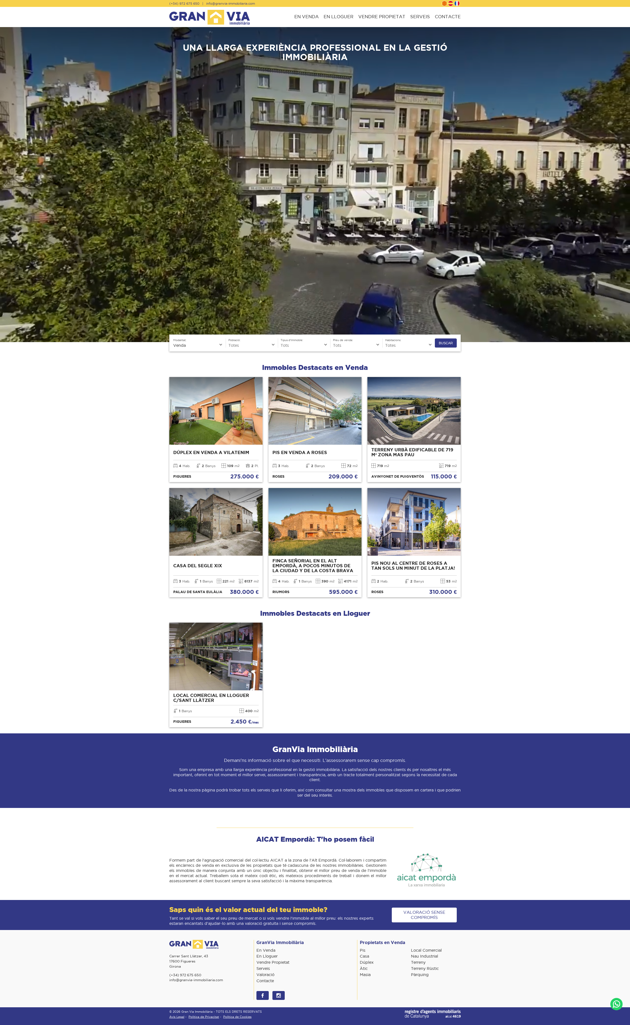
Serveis (420, 16)
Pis (362, 950)
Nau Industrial (424, 956)
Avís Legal (176, 1016)
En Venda (306, 16)
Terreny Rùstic (425, 968)
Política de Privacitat (204, 1016)
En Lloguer (338, 16)
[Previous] (5, 184)
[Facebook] (262, 995)
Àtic (364, 968)
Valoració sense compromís (424, 915)
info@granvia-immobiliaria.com (230, 3)
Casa (364, 956)
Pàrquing (420, 974)
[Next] (624, 184)
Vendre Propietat (381, 16)
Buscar (446, 343)
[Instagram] (278, 995)
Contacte (448, 16)
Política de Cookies (237, 1016)
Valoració (265, 974)
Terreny (418, 962)
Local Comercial (426, 950)
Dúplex (367, 962)
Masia (365, 974)
